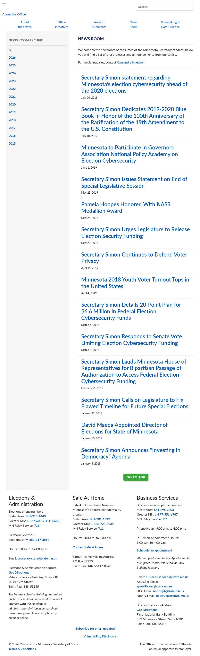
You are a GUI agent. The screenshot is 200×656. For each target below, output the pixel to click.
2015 (12, 143)
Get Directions (19, 572)
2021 (12, 96)
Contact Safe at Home (88, 547)
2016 (12, 135)
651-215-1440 (36, 516)
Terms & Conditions (22, 649)
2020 (12, 104)
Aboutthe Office (25, 25)
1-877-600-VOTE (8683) (43, 521)
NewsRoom (134, 25)
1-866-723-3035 (102, 524)
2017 (12, 128)
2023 (12, 81)
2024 (12, 73)
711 (36, 525)
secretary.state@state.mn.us (37, 558)
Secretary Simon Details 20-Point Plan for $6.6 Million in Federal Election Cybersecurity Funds (131, 311)
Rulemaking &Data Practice (170, 25)
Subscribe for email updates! (95, 628)
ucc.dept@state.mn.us (168, 591)
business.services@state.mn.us (167, 577)
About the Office (14, 14)
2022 (12, 88)
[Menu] (3, 3)
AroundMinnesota (99, 25)
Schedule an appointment (154, 550)
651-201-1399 (100, 519)
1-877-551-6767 (166, 514)
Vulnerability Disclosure (100, 636)
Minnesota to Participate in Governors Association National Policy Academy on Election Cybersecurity (129, 154)
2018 (12, 120)
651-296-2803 (164, 509)
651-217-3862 (39, 539)
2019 (12, 112)
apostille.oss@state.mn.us (154, 586)
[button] (195, 7)
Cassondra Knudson (131, 62)
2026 (12, 57)
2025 (12, 65)
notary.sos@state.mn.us (172, 595)
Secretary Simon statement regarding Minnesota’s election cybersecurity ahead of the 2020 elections (134, 84)
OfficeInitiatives (61, 25)
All (10, 49)
